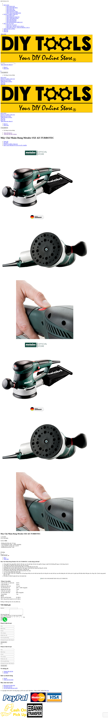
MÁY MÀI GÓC (10, 15)
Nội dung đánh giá (5, 614)
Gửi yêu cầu (3, 642)
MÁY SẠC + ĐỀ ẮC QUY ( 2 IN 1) (15, 26)
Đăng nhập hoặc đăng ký (7, 64)
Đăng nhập (3, 34)
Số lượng (3, 552)
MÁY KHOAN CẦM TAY (13, 17)
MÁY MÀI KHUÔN (11, 21)
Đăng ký (6, 67)
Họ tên (2, 608)
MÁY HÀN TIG (10, 9)
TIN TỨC (6, 30)
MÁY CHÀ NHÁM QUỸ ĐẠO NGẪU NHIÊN (15, 145)
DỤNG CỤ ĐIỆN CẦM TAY (11, 14)
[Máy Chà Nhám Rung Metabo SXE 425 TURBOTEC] (37, 220)
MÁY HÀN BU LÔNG (12, 11)
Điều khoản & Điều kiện (9, 685)
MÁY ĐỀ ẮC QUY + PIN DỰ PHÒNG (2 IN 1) (18, 27)
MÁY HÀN (6, 5)
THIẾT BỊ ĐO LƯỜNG (9, 28)
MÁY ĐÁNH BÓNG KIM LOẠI (14, 22)
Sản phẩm (6, 142)
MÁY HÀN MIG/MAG (12, 7)
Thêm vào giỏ (4, 555)
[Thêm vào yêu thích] (8, 555)
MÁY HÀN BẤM (10, 10)
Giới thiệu (6, 672)
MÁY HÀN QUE (10, 6)
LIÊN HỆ (6, 31)
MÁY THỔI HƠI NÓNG (12, 18)
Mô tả (5, 557)
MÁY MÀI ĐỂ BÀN (11, 19)
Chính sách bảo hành (8, 679)
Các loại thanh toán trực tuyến (10, 688)
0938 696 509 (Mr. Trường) (10, 134)
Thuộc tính (6, 559)
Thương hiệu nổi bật (8, 671)
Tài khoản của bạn (8, 686)
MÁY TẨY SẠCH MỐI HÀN (13, 13)
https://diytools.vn (8, 133)
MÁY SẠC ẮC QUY (9, 23)
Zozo (48, 690)
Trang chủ (6, 141)
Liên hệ (5, 678)
